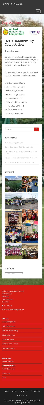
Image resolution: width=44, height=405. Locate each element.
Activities (24, 391)
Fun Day (8, 143)
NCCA (4, 378)
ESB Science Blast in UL (13, 162)
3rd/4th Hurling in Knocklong (15, 158)
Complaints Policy (8, 348)
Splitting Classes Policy (10, 344)
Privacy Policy (22, 396)
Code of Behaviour (8, 326)
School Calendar (8, 361)
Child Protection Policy (10, 331)
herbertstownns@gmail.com (14, 309)
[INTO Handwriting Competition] (22, 32)
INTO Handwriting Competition (19, 42)
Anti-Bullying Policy (8, 322)
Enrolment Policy (8, 339)
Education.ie (6, 373)
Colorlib (37, 400)
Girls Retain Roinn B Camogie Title (17, 151)
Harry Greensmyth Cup (13, 147)
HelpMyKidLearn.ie (8, 369)
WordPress (26, 403)
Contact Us (35, 391)
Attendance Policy (8, 335)
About (14, 391)
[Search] (36, 129)
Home (7, 391)
